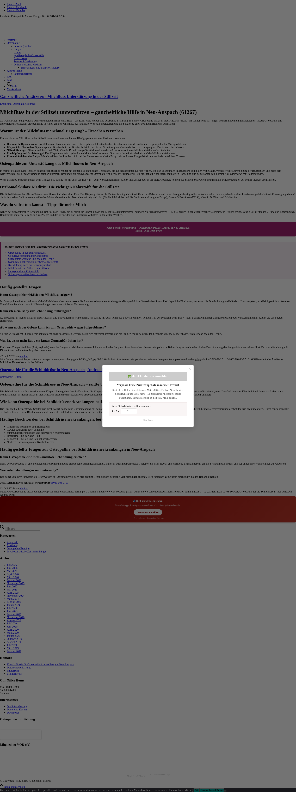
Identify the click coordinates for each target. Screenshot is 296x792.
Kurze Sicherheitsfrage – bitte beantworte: (132, 406)
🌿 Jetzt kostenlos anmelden (148, 376)
